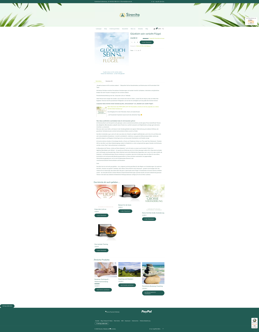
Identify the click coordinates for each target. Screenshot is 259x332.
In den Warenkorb (146, 42)
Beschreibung (98, 81)
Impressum (128, 321)
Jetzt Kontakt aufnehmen (127, 285)
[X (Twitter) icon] (153, 1)
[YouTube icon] (155, 1)
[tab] (98, 81)
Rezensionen (109, 81)
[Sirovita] (129, 15)
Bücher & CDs (140, 46)
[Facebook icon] (151, 1)
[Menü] (257, 319)
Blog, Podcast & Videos (107, 321)
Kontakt (97, 321)
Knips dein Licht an (100, 209)
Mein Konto (117, 321)
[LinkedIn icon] (156, 1)
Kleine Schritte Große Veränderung (153, 213)
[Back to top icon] (163, 328)
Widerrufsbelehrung (145, 321)
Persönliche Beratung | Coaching (152, 286)
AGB (122, 321)
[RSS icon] (163, 1)
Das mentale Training (101, 244)
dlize (114, 329)
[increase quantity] (137, 42)
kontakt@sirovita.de (127, 1)
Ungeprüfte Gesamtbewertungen (156, 38)
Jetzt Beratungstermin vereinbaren (150, 292)
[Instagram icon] (160, 1)
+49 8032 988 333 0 (114, 1)
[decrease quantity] (132, 42)
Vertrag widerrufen (102, 323)
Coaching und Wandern (125, 279)
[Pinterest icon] (158, 1)
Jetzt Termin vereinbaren (103, 290)
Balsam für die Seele (124, 205)
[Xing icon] (161, 1)
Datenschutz (135, 321)
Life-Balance (147, 46)
